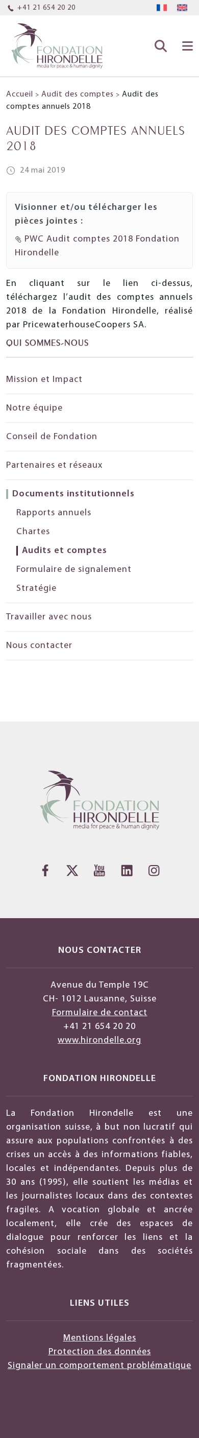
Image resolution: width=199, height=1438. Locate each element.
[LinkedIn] (127, 870)
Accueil (19, 94)
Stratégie (36, 588)
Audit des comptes (77, 94)
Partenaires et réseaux (55, 465)
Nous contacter (39, 646)
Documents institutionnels (73, 494)
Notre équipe (34, 408)
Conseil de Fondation (51, 437)
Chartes (33, 532)
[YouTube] (99, 870)
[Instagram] (154, 870)
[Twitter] (72, 870)
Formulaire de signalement (74, 569)
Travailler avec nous (49, 617)
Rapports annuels (53, 513)
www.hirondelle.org (99, 1040)
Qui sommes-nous (47, 341)
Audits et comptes (64, 551)
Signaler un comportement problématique (99, 1366)
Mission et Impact (44, 380)
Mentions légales (99, 1338)
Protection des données (99, 1352)
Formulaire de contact (99, 1013)
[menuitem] (162, 8)
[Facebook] (45, 870)
